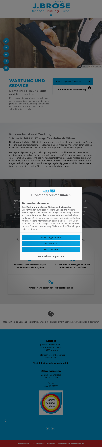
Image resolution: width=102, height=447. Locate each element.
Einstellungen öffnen (51, 237)
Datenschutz (44, 256)
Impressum (58, 256)
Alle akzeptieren (51, 249)
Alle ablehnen (51, 243)
